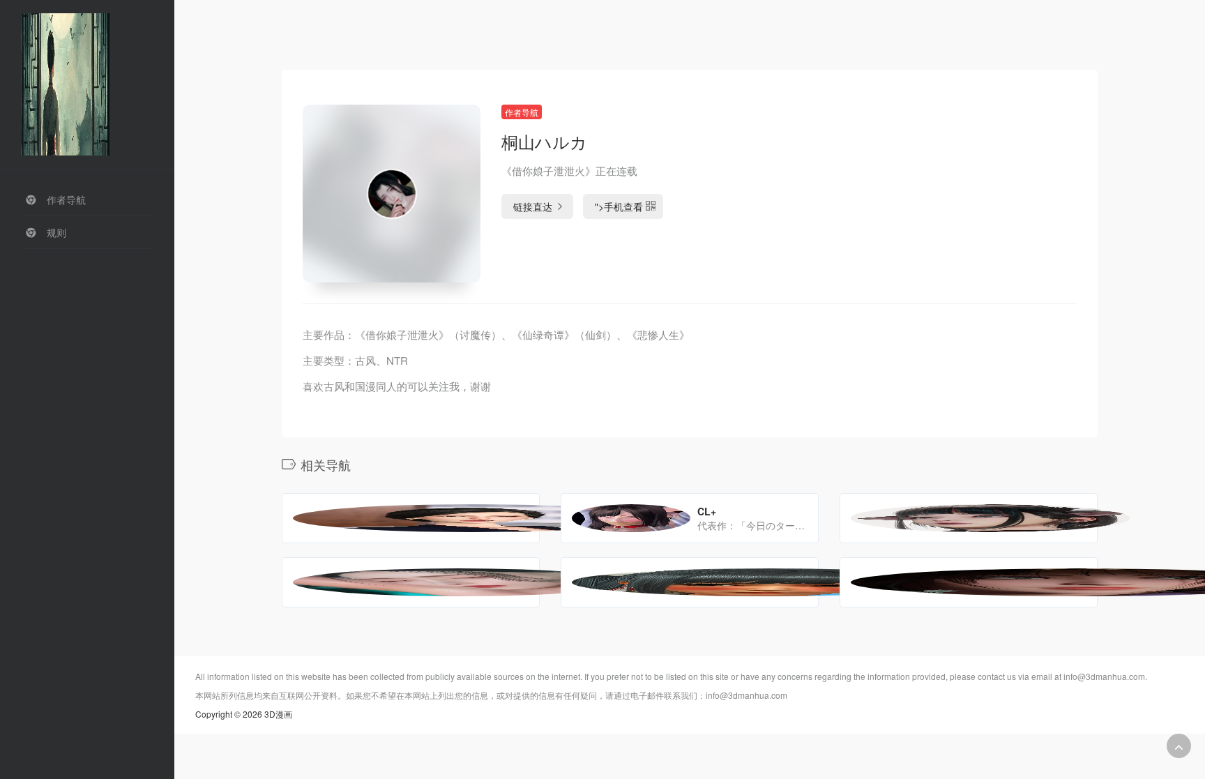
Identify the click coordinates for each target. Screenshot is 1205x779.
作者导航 (521, 112)
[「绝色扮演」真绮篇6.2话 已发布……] (690, 582)
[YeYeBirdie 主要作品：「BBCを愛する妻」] (969, 518)
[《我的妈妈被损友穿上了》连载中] (411, 518)
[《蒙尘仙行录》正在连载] (411, 582)
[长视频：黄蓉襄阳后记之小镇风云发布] (969, 582)
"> (619, 206)
